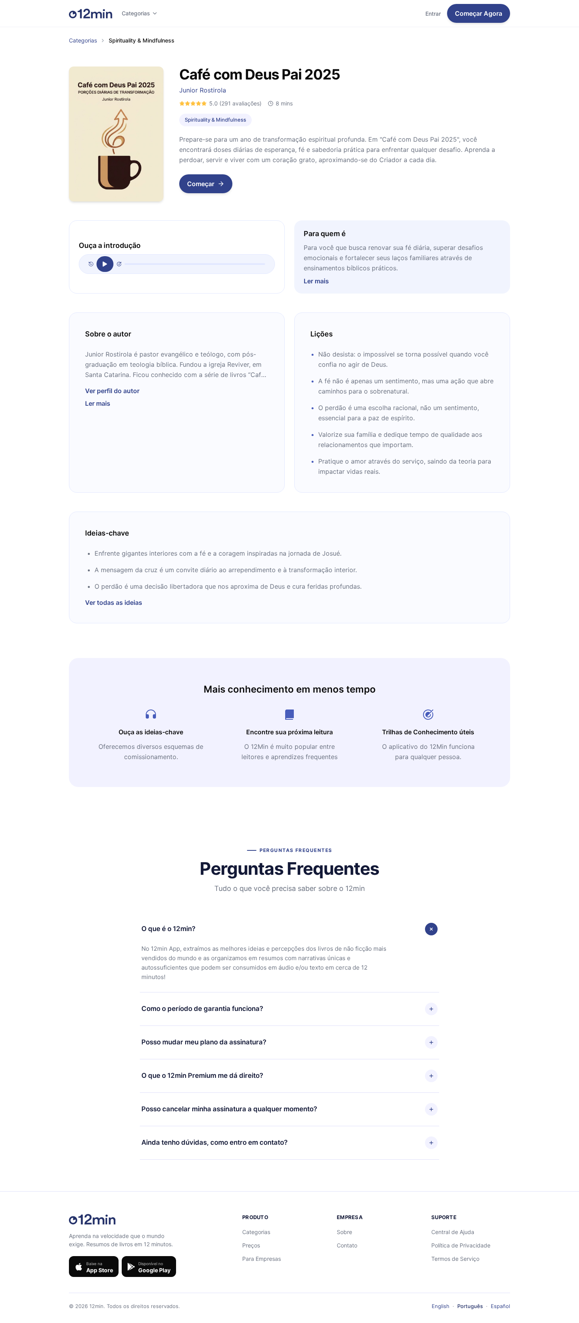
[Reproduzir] (104, 264)
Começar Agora (478, 13)
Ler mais (316, 281)
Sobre (344, 1232)
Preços (251, 1245)
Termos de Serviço (455, 1258)
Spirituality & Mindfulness (215, 119)
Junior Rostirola (202, 90)
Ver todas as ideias (113, 602)
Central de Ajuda (452, 1232)
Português (470, 1306)
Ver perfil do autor (112, 391)
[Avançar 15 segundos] (119, 264)
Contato (347, 1245)
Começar (200, 184)
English (440, 1306)
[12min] (90, 13)
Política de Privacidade (460, 1245)
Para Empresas (261, 1258)
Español (500, 1306)
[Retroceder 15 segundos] (91, 264)
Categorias (136, 13)
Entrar (433, 13)
